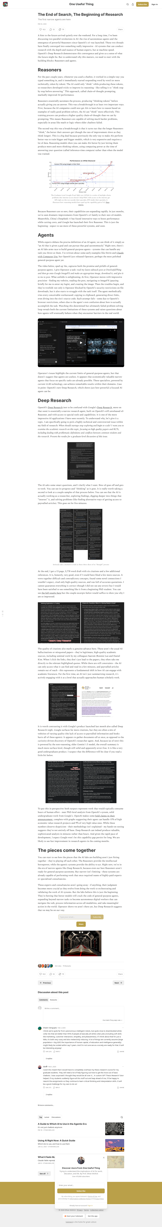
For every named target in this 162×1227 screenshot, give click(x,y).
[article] (81, 1129)
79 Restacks (67, 966)
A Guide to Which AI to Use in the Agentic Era (62, 1124)
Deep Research (55, 407)
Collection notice (96, 1210)
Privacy (80, 1210)
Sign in (155, 4)
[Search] (127, 4)
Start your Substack (75, 1216)
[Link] (34, 70)
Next (117, 983)
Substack (69, 1222)
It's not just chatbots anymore (50, 1127)
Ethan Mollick (49, 1130)
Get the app (92, 1216)
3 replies (49, 1058)
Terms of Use (92, 1196)
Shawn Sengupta (50, 1027)
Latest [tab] (46, 1117)
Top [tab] (40, 1117)
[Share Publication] (132, 4)
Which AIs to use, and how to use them (54, 1144)
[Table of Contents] (2, 613)
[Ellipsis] (123, 1028)
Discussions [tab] (56, 1117)
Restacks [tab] (53, 1000)
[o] (81, 342)
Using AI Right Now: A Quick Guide (56, 1140)
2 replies (49, 1094)
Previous (47, 983)
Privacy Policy (99, 1199)
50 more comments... (46, 1105)
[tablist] (48, 999)
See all (43, 1173)
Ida (44, 1066)
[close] (104, 1158)
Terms (86, 1210)
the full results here (51, 593)
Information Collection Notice (80, 1199)
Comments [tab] (43, 1000)
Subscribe (142, 4)
